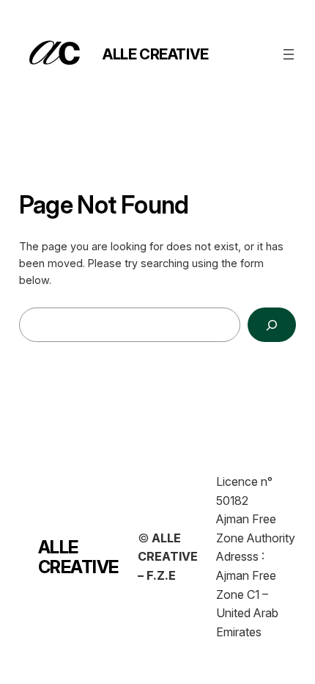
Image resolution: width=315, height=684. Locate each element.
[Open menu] (288, 54)
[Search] (272, 325)
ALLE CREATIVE (156, 54)
